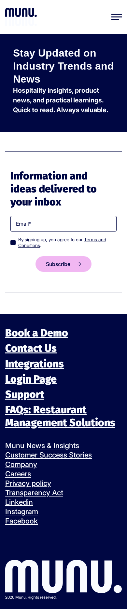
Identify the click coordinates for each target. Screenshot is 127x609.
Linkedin (19, 502)
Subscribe (58, 264)
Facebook (21, 520)
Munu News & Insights (42, 445)
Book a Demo (36, 333)
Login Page (31, 379)
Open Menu (116, 17)
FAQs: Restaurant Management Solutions (60, 416)
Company (21, 464)
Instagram (21, 511)
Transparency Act (34, 492)
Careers (18, 473)
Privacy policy (28, 483)
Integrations (34, 363)
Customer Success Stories (48, 454)
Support (24, 394)
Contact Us (31, 348)
